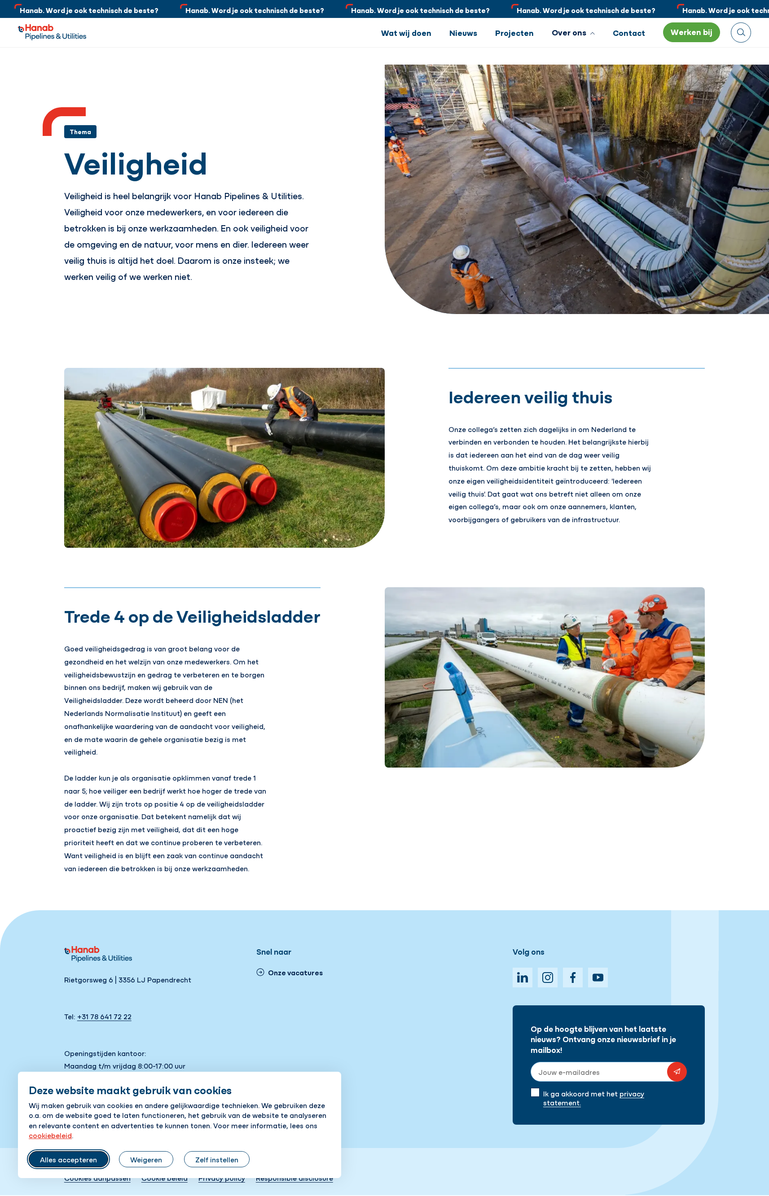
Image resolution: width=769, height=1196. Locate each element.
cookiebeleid (50, 1135)
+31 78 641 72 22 (104, 1016)
